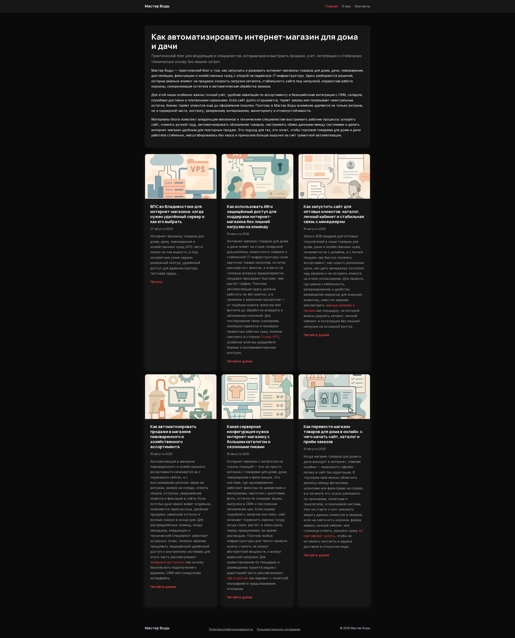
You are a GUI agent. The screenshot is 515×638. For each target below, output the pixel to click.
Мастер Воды (157, 6)
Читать (156, 282)
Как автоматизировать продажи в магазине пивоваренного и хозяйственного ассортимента (173, 436)
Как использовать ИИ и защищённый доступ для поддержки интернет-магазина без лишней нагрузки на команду (251, 216)
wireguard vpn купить (167, 562)
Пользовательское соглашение (278, 629)
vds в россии (237, 578)
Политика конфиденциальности (231, 629)
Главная (331, 6)
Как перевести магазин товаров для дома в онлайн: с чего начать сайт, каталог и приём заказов (333, 434)
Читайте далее (239, 361)
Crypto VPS (270, 337)
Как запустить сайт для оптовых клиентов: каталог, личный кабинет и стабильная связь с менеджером (334, 214)
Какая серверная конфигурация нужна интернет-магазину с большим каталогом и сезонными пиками (248, 436)
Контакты (362, 6)
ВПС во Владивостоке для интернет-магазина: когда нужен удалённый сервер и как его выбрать (177, 214)
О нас (346, 6)
